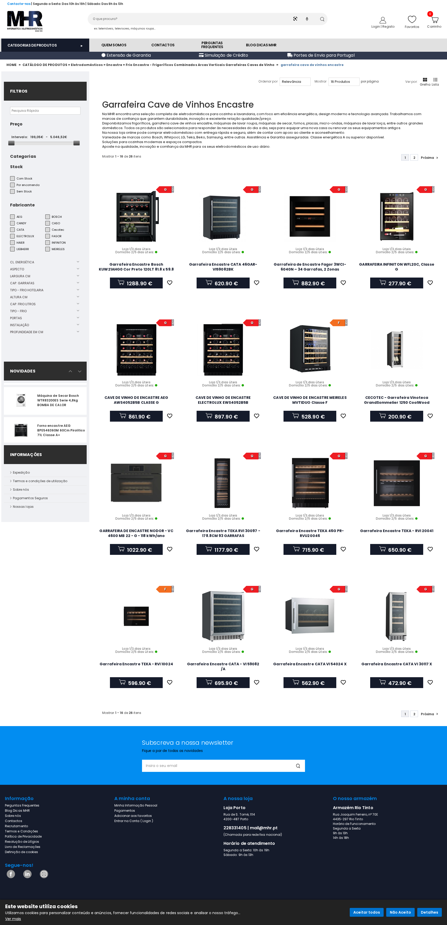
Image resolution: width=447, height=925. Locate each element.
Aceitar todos (366, 912)
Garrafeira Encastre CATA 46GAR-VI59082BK (223, 267)
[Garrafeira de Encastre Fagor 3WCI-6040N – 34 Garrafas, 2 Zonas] (310, 216)
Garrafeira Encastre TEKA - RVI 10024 (136, 664)
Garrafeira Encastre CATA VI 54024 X (309, 664)
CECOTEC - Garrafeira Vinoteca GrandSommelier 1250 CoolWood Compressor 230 (397, 402)
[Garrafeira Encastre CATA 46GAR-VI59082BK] (223, 216)
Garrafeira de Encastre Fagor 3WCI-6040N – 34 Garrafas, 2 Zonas (310, 267)
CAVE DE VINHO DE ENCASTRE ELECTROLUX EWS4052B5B (223, 400)
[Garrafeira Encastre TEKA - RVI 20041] (397, 483)
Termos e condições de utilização (40, 481)
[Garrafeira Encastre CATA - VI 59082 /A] (223, 616)
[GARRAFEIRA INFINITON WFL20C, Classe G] (397, 216)
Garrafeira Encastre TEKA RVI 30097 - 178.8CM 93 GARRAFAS (223, 533)
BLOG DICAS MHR (261, 45)
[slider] (11, 143)
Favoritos (412, 27)
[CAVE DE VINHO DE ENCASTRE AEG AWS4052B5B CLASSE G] (136, 350)
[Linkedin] (26, 877)
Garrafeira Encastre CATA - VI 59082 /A (223, 666)
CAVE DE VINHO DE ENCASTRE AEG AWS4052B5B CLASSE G (136, 400)
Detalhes (429, 912)
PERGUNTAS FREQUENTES (212, 44)
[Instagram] (43, 877)
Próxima (427, 157)
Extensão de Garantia (128, 55)
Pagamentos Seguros (30, 498)
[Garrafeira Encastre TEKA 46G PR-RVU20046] (310, 483)
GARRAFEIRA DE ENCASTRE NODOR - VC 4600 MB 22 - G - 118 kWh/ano (136, 533)
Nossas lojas (23, 506)
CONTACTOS (163, 45)
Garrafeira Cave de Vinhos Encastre (312, 65)
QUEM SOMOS (113, 45)
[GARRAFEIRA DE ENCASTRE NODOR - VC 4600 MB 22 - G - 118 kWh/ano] (136, 483)
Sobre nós (21, 489)
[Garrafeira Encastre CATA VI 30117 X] (397, 616)
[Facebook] (10, 877)
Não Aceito (400, 912)
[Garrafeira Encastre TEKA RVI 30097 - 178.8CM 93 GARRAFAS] (223, 483)
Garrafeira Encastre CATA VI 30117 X (396, 664)
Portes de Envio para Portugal (324, 55)
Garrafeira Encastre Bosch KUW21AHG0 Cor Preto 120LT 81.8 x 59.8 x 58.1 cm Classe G (136, 269)
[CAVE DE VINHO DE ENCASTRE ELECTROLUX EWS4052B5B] (223, 350)
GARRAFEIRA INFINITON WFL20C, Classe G (396, 267)
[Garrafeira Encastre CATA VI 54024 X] (310, 616)
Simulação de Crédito (226, 55)
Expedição (21, 472)
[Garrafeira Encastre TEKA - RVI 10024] (136, 616)
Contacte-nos (19, 4)
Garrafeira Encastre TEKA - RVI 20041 (396, 530)
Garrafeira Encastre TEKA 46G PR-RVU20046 (310, 533)
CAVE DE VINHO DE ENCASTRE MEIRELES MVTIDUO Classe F (309, 400)
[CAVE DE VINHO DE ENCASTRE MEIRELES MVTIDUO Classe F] (310, 350)
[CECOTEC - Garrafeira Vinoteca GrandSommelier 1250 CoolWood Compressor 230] (397, 350)
